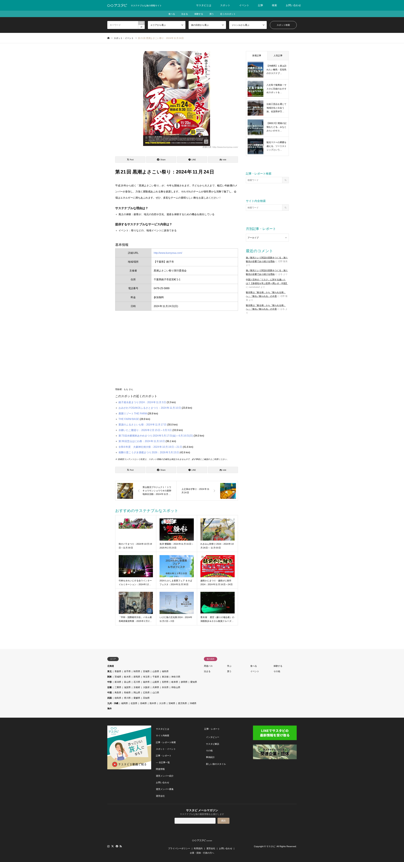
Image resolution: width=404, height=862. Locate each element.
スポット (225, 5)
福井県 (146, 682)
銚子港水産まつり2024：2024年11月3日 (142, 402)
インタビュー (212, 737)
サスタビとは (203, 5)
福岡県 (124, 703)
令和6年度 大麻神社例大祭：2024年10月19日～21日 (150, 447)
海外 (109, 708)
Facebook (117, 846)
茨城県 (118, 676)
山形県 (155, 671)
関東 (109, 676)
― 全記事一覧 (163, 762)
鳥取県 (118, 692)
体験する (198, 14)
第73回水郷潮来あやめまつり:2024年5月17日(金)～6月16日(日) (156, 435)
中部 (109, 682)
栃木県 (127, 676)
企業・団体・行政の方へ (202, 853)
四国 (109, 698)
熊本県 (153, 703)
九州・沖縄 (112, 703)
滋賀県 (127, 687)
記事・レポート (163, 755)
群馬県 (137, 676)
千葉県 (155, 676)
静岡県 (184, 682)
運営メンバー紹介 (165, 776)
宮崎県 (172, 703)
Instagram (108, 846)
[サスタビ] (117, 5)
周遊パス (208, 666)
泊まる (184, 14)
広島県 (146, 692)
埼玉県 (146, 676)
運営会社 (160, 796)
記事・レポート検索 (166, 742)
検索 (274, 5)
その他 (276, 671)
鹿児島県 (182, 703)
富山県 (127, 682)
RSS (121, 846)
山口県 (155, 692)
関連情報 (160, 769)
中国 (109, 692)
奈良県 (165, 687)
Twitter (112, 846)
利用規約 (198, 848)
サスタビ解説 (212, 744)
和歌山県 (175, 687)
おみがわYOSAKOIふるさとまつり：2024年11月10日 (150, 407)
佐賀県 (134, 703)
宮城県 (146, 671)
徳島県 (118, 698)
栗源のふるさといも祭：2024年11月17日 (142, 424)
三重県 (118, 687)
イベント (244, 5)
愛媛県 (137, 698)
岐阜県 (174, 682)
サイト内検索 (162, 735)
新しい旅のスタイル (216, 764)
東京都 (165, 676)
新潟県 (118, 682)
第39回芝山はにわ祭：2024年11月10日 (142, 441)
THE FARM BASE (129, 419)
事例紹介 (210, 757)
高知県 (146, 698)
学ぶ (229, 666)
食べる (171, 14)
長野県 (165, 682)
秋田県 (137, 671)
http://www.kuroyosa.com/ (168, 253)
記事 (260, 5)
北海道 (110, 666)
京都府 (137, 687)
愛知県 (193, 682)
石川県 (137, 682)
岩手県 (127, 671)
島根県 (127, 692)
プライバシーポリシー (179, 848)
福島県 (165, 671)
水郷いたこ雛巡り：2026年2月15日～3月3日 (145, 430)
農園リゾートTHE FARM (133, 413)
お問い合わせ (293, 5)
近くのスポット (228, 14)
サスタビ (270, 846)
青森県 (118, 671)
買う (211, 14)
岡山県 (137, 692)
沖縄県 (193, 703)
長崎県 (143, 703)
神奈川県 (175, 676)
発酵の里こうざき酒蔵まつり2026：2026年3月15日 (149, 452)
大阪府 (146, 687)
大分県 (162, 703)
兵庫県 (155, 687)
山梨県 (155, 682)
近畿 (109, 687)
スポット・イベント (166, 749)
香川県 (127, 698)
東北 (109, 671)
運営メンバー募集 (165, 789)
